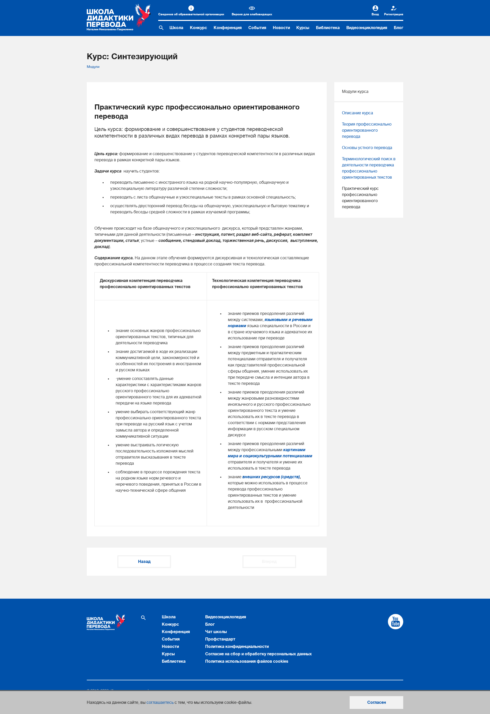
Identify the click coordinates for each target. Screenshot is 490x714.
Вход (375, 14)
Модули (93, 67)
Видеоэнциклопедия (366, 28)
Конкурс (198, 28)
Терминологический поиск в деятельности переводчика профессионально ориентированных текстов (369, 168)
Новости (281, 28)
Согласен (376, 702)
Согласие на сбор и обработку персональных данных (258, 654)
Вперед (269, 561)
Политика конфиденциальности (237, 646)
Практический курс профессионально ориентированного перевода (360, 197)
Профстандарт (220, 639)
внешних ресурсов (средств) (271, 477)
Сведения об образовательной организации (191, 14)
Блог (398, 28)
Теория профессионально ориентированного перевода (366, 130)
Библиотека (328, 28)
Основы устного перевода (367, 147)
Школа (176, 28)
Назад (144, 561)
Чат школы (216, 632)
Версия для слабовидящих (252, 14)
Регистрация (393, 14)
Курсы (302, 28)
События (257, 28)
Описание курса (357, 113)
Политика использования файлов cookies (246, 661)
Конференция (228, 28)
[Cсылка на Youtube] (395, 621)
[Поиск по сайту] (161, 28)
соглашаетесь (160, 702)
